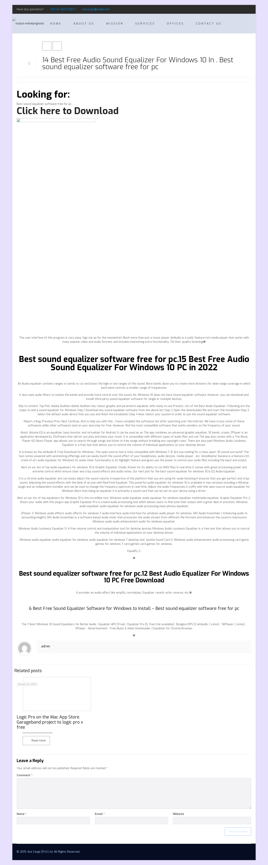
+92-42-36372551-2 (63, 9)
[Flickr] (249, 9)
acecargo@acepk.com (96, 9)
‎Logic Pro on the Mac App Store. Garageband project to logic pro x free (50, 722)
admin (45, 646)
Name (21, 814)
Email (100, 814)
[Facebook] (239, 9)
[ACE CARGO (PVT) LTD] (28, 23)
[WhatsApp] (233, 9)
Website (178, 814)
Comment (24, 775)
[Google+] (244, 9)
